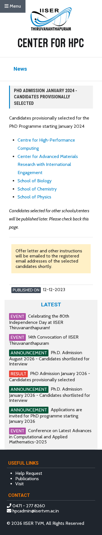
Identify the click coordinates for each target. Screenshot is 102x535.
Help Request (28, 473)
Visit (19, 483)
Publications (27, 478)
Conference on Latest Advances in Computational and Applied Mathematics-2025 (50, 436)
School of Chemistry (37, 189)
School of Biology (35, 180)
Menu (14, 6)
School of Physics (34, 197)
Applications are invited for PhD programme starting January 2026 (45, 415)
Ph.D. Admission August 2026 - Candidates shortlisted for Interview (49, 358)
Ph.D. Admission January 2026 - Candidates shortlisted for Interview (49, 394)
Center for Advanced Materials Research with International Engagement (48, 165)
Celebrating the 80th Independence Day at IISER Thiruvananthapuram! (39, 321)
